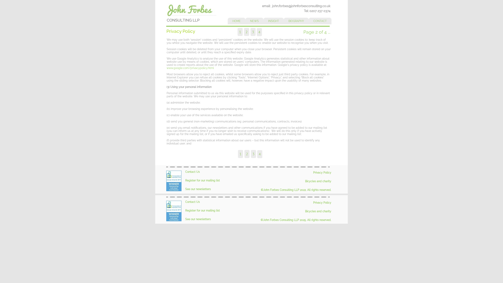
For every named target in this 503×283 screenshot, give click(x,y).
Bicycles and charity (318, 181)
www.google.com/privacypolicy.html (190, 68)
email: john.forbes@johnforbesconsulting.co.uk (296, 6)
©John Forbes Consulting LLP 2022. (284, 189)
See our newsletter (197, 189)
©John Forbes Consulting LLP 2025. (284, 219)
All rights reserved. (319, 189)
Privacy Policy (322, 172)
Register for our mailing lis (202, 180)
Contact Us (192, 171)
